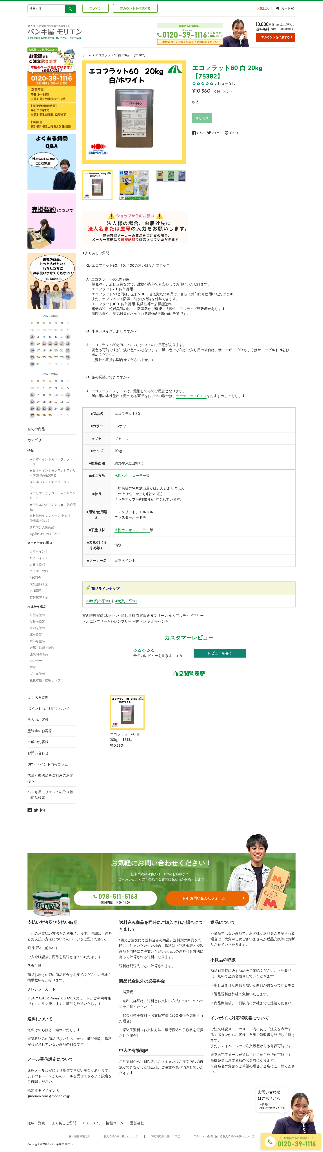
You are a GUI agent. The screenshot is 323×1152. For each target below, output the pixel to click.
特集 (30, 450)
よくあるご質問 (64, 1123)
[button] (202, 83)
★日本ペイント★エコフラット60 (51, 484)
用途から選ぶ (36, 606)
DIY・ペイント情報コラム (47, 764)
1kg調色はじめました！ (45, 534)
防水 (33, 667)
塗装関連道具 (39, 654)
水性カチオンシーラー (132, 530)
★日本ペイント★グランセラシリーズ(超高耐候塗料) (53, 473)
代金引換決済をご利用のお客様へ (50, 778)
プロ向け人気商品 (42, 527)
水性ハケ (121, 476)
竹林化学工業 (39, 597)
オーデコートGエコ (191, 396)
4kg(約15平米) (126, 601)
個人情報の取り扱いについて (120, 1136)
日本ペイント (39, 551)
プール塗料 (37, 674)
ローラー (139, 476)
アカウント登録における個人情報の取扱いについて (224, 1136)
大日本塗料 (37, 564)
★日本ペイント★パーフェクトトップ (53, 462)
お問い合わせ (38, 753)
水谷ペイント (39, 558)
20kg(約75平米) (98, 601)
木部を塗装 (37, 641)
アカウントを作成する (135, 8)
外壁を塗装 (37, 615)
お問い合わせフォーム (207, 898)
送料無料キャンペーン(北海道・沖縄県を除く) (52, 518)
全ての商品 (36, 429)
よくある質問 (38, 697)
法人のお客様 (38, 720)
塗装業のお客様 (39, 731)
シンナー (36, 660)
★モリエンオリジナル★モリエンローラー (53, 495)
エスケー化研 (39, 571)
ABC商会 (35, 577)
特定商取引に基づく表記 (165, 1136)
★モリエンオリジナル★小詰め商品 (53, 507)
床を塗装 (36, 634)
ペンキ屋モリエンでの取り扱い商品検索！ (50, 795)
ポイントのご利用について (48, 709)
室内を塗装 (37, 628)
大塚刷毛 (36, 590)
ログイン (95, 8)
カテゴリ (34, 440)
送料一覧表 (36, 1123)
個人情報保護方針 (79, 1136)
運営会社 (137, 1123)
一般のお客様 (38, 742)
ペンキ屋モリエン (61, 1144)
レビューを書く (220, 653)
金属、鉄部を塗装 (42, 647)
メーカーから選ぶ (39, 543)
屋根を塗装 (37, 621)
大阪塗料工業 (39, 584)
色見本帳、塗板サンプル (47, 680)
